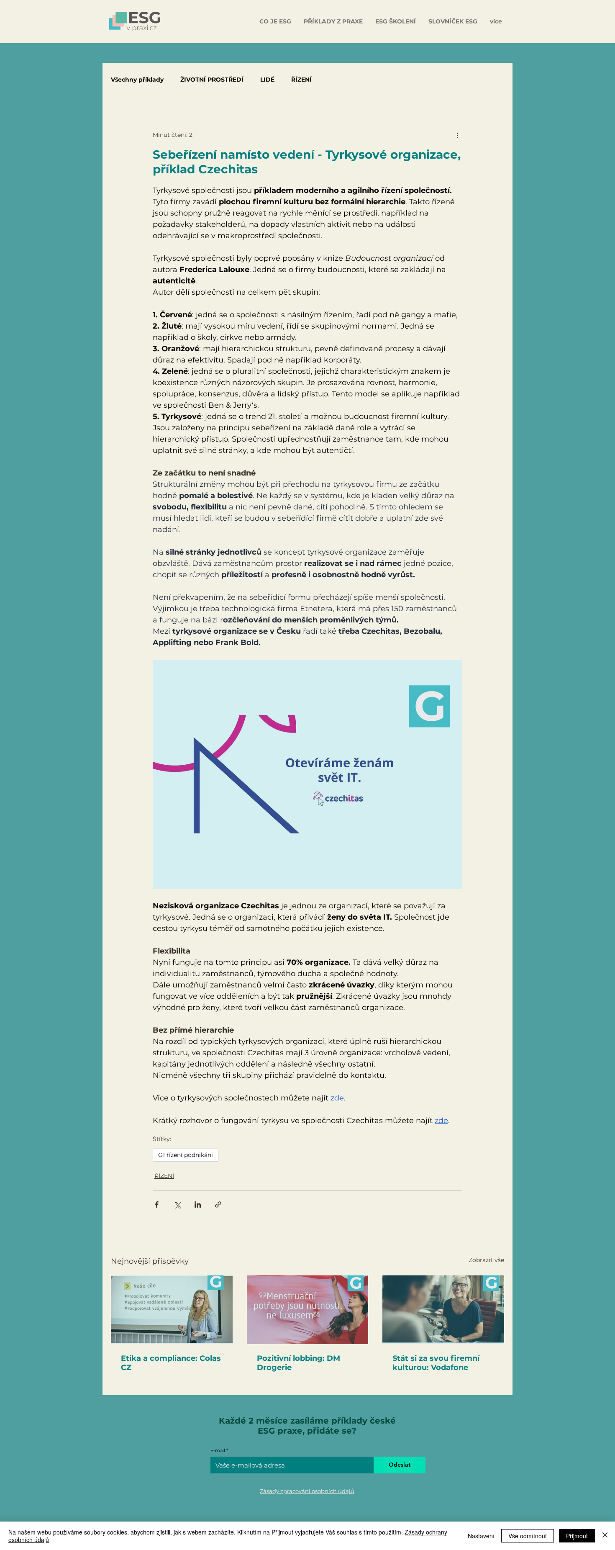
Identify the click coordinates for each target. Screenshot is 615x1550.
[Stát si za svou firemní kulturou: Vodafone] (443, 1309)
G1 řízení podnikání (185, 1155)
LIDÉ (267, 79)
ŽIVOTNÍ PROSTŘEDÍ (211, 79)
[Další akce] (457, 135)
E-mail (217, 1450)
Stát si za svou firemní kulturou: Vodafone (435, 1363)
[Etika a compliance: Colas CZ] (172, 1309)
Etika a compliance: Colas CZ (171, 1363)
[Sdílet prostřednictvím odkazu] (218, 1204)
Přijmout (577, 1536)
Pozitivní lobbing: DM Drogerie (298, 1363)
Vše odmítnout (527, 1536)
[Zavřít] (605, 1535)
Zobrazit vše (486, 1260)
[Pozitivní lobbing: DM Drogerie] (308, 1309)
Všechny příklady (137, 79)
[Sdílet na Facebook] (157, 1204)
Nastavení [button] (481, 1536)
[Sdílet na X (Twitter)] (177, 1204)
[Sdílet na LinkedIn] (198, 1204)
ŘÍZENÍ (301, 79)
